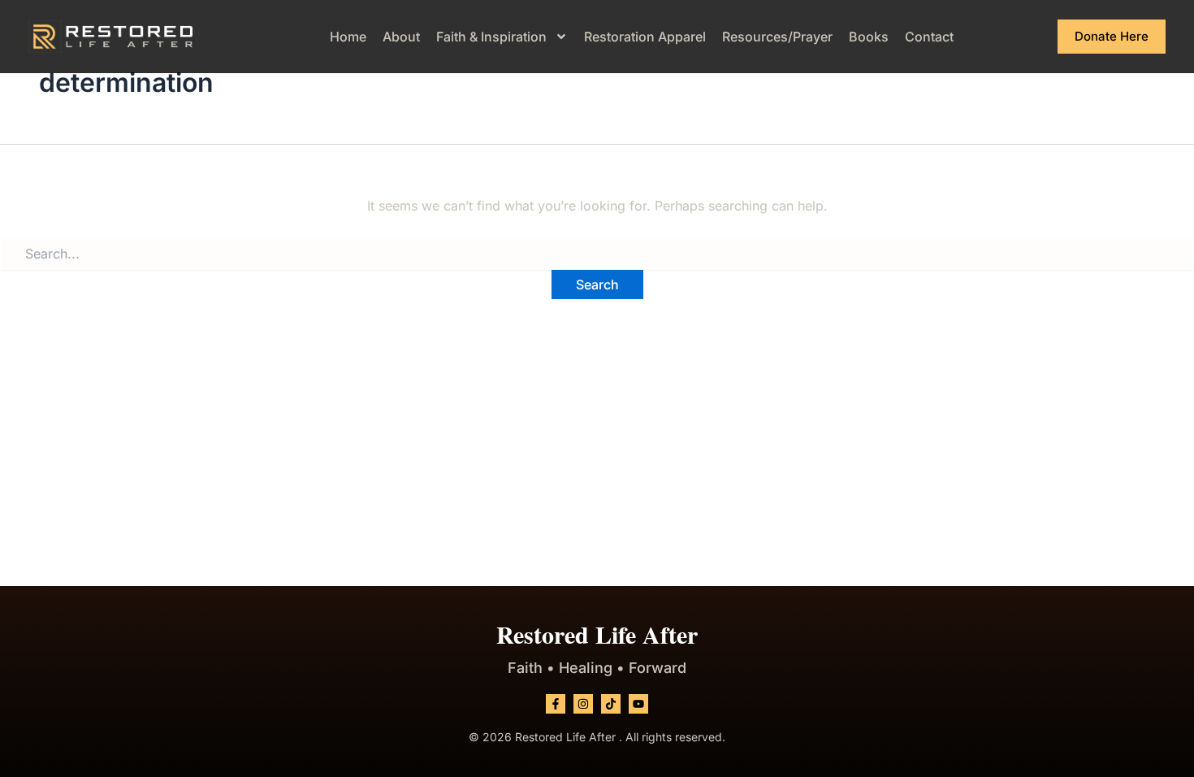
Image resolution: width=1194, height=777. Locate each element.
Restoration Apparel (645, 36)
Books (869, 36)
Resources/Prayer (777, 36)
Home (348, 36)
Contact (929, 36)
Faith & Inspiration (491, 36)
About (401, 36)
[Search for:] (597, 254)
